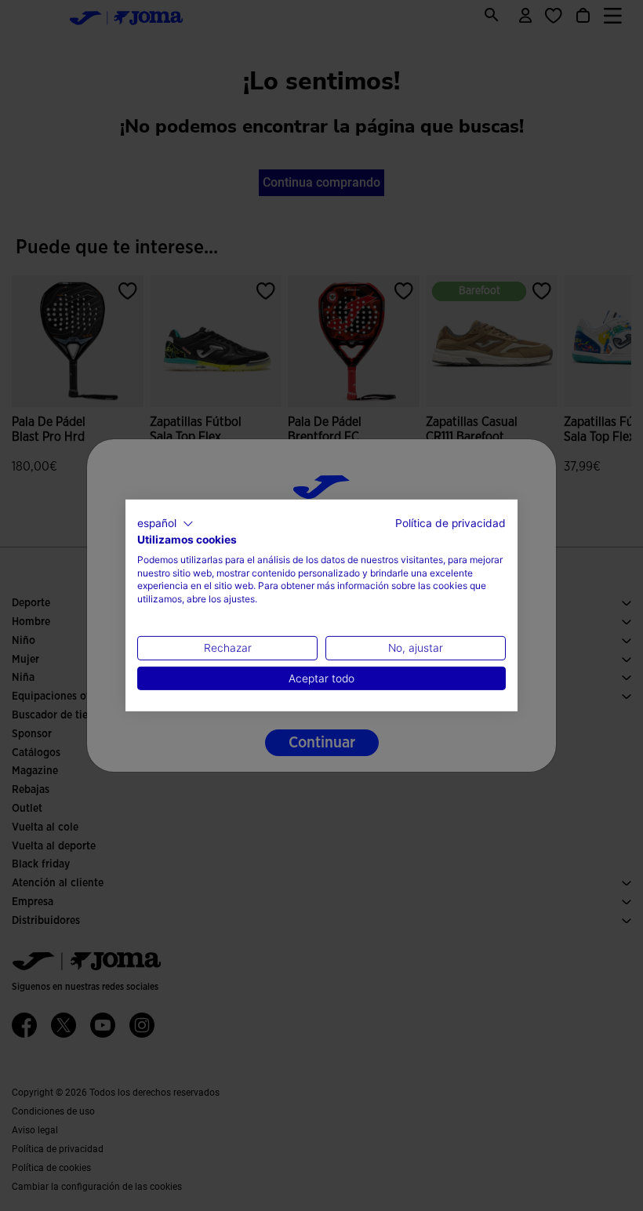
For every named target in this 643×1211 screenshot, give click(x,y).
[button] (165, 524)
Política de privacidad (450, 523)
